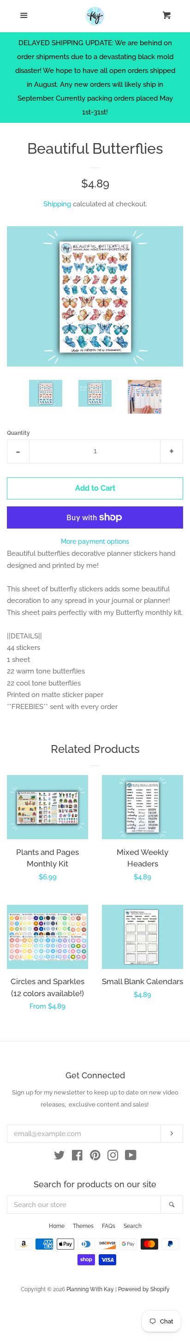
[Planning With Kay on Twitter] (59, 1157)
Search (133, 1226)
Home (57, 1226)
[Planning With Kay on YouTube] (131, 1157)
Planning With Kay (90, 1289)
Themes (83, 1226)
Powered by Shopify (144, 1289)
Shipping (57, 204)
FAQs (108, 1226)
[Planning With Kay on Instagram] (113, 1157)
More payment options (95, 541)
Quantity (18, 433)
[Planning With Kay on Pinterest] (95, 1157)
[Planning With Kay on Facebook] (77, 1157)
